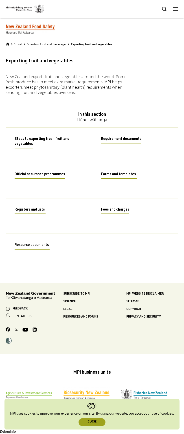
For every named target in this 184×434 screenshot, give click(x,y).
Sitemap (132, 301)
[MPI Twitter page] (16, 330)
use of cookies (162, 413)
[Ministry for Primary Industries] (25, 10)
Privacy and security (143, 316)
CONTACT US (22, 316)
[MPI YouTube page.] (25, 330)
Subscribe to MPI (76, 293)
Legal (67, 309)
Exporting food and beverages (46, 44)
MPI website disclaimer (145, 293)
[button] (9, 341)
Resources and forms (80, 316)
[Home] (8, 44)
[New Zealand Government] (34, 296)
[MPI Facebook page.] (8, 330)
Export (18, 44)
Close (92, 421)
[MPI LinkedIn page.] (35, 330)
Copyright (134, 309)
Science (69, 301)
